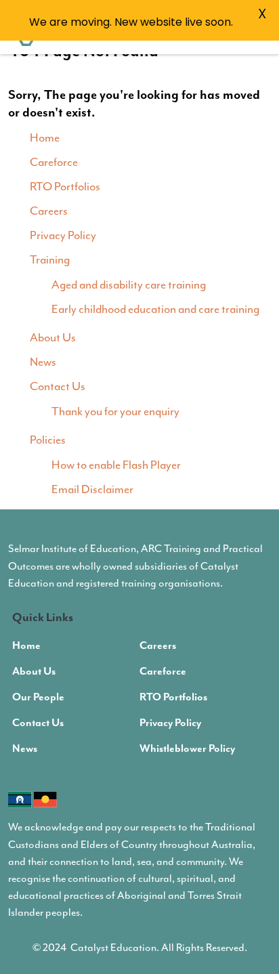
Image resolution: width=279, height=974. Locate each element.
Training (50, 259)
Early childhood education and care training (155, 308)
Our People (38, 698)
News (43, 361)
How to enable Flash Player (116, 464)
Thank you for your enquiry (115, 411)
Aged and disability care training (128, 284)
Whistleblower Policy (187, 749)
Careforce (54, 161)
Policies (48, 439)
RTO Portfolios (65, 186)
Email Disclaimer (92, 489)
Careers (49, 210)
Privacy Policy (63, 235)
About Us (53, 337)
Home (45, 137)
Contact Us (57, 386)
